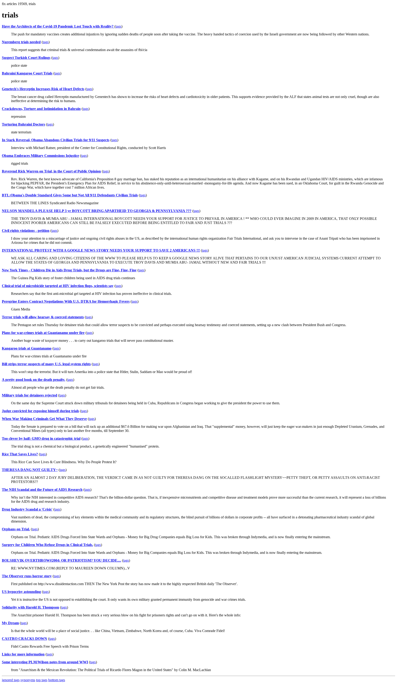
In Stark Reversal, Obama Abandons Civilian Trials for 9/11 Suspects (55, 140)
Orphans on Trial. (16, 529)
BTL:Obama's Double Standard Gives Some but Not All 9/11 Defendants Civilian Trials (70, 195)
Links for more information (23, 654)
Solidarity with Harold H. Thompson (30, 607)
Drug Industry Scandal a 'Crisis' (27, 509)
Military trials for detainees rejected (29, 395)
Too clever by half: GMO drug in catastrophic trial (41, 438)
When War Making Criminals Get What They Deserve (44, 419)
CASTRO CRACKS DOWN (24, 639)
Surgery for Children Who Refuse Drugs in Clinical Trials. (47, 545)
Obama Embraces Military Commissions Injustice (40, 156)
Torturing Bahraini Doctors (23, 124)
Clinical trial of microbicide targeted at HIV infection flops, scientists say (57, 286)
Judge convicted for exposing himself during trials (40, 411)
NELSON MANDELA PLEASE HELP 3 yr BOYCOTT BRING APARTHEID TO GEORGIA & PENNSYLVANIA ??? (96, 211)
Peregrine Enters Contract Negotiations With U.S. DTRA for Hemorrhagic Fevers (66, 301)
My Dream (10, 623)
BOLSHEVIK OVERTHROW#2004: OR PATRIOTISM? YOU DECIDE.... (61, 560)
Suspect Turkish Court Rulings (26, 58)
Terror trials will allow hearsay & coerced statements (43, 317)
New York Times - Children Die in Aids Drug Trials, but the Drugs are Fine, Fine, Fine (69, 270)
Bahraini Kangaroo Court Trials (27, 73)
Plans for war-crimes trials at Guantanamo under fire (43, 333)
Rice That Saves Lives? (20, 454)
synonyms (27, 680)
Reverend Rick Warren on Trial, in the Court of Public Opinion (51, 171)
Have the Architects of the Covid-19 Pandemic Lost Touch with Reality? (58, 26)
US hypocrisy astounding (21, 592)
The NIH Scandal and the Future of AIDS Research (42, 489)
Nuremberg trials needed (21, 42)
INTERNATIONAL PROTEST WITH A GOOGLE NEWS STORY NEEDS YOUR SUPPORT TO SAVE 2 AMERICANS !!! (101, 250)
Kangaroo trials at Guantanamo (26, 348)
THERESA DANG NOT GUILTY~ (30, 470)
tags (118, 26)
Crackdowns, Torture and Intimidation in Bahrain (41, 109)
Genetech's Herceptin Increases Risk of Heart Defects (43, 89)
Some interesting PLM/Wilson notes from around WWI (45, 662)
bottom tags (56, 680)
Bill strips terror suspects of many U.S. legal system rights (46, 364)
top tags (41, 680)
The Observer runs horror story (27, 576)
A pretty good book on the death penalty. (33, 380)
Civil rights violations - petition (25, 231)
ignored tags (11, 680)
